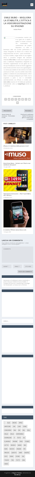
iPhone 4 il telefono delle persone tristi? (16, 146)
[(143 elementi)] (4, 422)
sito (6, 456)
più (24, 449)
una (23, 460)
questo (14, 452)
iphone (15, 441)
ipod (21, 441)
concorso (8, 430)
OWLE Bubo (12, 59)
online (19, 449)
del (24, 430)
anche (14, 423)
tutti (18, 460)
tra (12, 460)
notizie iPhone (17, 29)
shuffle (26, 452)
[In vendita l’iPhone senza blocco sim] (17, 213)
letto (6, 445)
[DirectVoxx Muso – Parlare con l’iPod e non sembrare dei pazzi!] (17, 155)
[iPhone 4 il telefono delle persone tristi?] (17, 135)
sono (11, 456)
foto (19, 437)
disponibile (19, 434)
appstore (8, 426)
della (6, 434)
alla (8, 423)
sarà (20, 452)
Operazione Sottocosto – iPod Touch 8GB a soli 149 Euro (17, 194)
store (18, 456)
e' (14, 437)
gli (24, 437)
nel (25, 445)
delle (12, 434)
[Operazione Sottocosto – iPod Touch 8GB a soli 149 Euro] (17, 180)
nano (19, 445)
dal (15, 430)
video (6, 464)
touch (7, 460)
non (6, 449)
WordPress (17, 474)
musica (13, 445)
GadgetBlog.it (21, 84)
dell (28, 430)
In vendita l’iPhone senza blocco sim (14, 230)
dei (19, 430)
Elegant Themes (17, 473)
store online (6, 82)
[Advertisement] (16, 304)
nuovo (12, 449)
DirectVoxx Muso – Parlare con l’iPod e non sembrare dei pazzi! (16, 164)
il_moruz (7, 441)
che (14, 426)
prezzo (7, 452)
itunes (27, 441)
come (25, 426)
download (8, 437)
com (19, 426)
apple (20, 423)
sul (23, 456)
